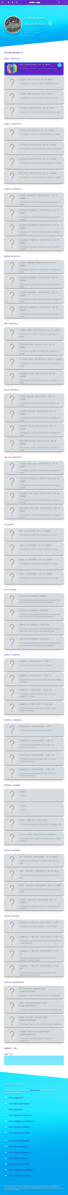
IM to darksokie (16, 1109)
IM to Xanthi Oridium (18, 1158)
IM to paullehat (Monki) (19, 1133)
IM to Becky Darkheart (19, 1103)
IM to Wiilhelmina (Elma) (19, 1175)
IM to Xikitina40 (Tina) (19, 1164)
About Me (8, 1054)
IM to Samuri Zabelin (18, 1146)
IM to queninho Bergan (19, 1140)
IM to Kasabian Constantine (21, 1121)
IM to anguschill (16, 1097)
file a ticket (35, 1090)
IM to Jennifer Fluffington (20, 1115)
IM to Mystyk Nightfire (19, 1127)
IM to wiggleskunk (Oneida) (21, 1170)
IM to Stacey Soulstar (19, 1152)
